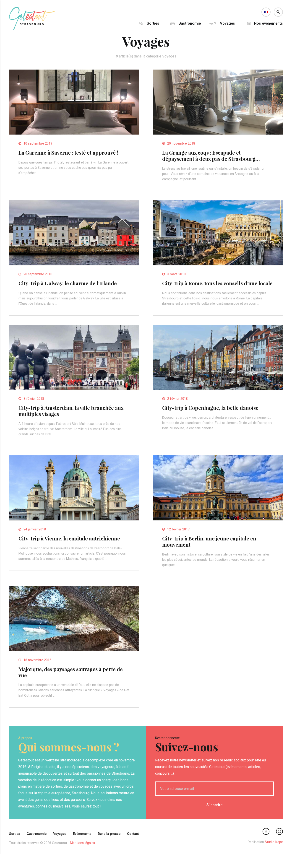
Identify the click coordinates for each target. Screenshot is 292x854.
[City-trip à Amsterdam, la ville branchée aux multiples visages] (74, 388)
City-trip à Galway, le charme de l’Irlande (67, 283)
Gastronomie (189, 23)
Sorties (153, 23)
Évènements (82, 834)
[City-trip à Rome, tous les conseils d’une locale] (218, 264)
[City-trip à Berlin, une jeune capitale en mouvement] (218, 519)
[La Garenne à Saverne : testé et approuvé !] (74, 133)
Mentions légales (82, 843)
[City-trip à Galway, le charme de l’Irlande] (74, 264)
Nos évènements (268, 23)
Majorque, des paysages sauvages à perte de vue (70, 672)
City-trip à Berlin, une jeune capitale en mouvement (209, 541)
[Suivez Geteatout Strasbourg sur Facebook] (266, 831)
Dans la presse (109, 834)
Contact (133, 834)
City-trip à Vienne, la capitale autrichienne (69, 538)
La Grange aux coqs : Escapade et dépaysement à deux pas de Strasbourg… (211, 155)
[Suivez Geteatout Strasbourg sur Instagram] (279, 831)
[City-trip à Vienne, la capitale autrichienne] (74, 519)
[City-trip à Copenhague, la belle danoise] (218, 388)
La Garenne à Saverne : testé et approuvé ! (68, 152)
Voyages (227, 23)
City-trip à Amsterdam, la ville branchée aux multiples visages (70, 410)
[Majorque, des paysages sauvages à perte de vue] (74, 650)
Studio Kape (274, 842)
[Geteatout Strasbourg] (32, 28)
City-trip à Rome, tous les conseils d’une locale (217, 283)
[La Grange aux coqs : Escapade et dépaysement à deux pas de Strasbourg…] (218, 133)
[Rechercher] (278, 12)
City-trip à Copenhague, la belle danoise (210, 407)
